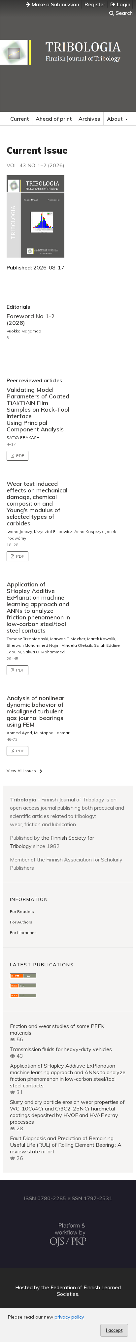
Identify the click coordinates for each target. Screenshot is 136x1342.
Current (19, 118)
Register (95, 4)
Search (123, 13)
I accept (114, 1330)
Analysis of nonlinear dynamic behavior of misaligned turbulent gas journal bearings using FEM (35, 711)
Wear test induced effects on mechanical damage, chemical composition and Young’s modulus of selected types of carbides (37, 503)
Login (123, 4)
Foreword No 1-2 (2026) (31, 319)
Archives (89, 118)
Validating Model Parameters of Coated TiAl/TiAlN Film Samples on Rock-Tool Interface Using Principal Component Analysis (38, 409)
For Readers (22, 911)
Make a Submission (54, 4)
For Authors (21, 922)
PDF (19, 455)
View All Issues (21, 770)
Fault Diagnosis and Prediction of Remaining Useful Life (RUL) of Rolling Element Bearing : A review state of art (65, 1145)
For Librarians (23, 932)
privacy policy (69, 1317)
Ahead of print (54, 118)
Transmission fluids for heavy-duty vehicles (61, 1049)
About (115, 118)
